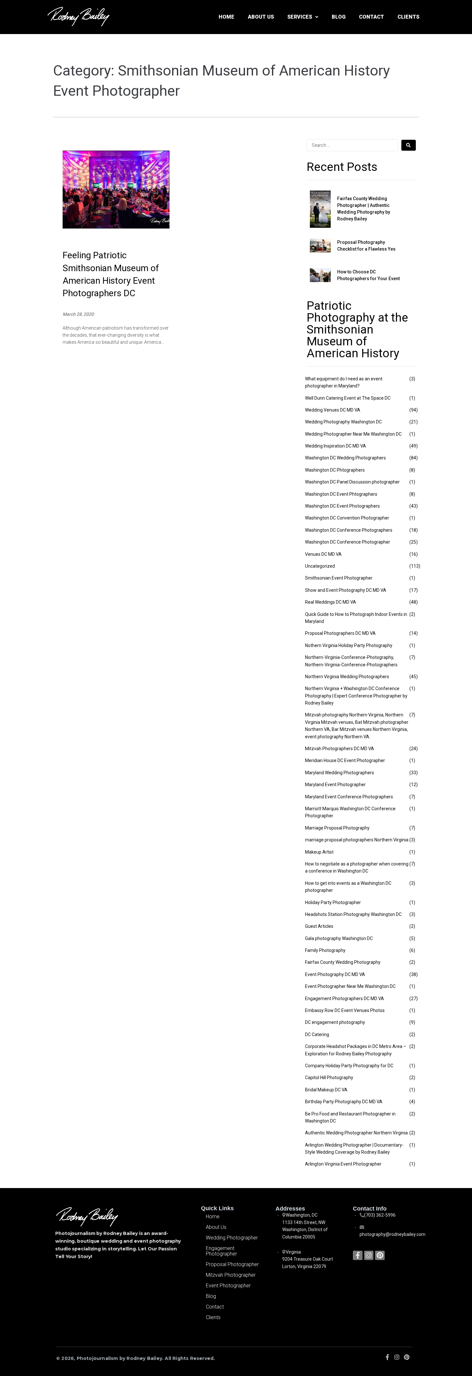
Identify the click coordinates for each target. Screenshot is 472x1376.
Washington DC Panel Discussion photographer (352, 481)
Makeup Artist (319, 852)
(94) (413, 410)
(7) (412, 657)
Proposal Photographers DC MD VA (340, 633)
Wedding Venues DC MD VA (332, 410)
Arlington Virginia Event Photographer (343, 1164)
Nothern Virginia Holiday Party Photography (348, 645)
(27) (413, 998)
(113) (414, 566)
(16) (413, 554)
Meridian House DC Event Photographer (345, 760)
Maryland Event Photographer (335, 784)
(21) (413, 421)
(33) (413, 772)
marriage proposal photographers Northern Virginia (356, 839)
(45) (413, 676)
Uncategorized (320, 566)
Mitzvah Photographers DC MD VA (339, 748)
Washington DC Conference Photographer (347, 542)
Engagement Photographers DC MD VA (344, 998)
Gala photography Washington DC (339, 938)
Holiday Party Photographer (333, 902)
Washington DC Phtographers (335, 470)
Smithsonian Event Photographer (338, 578)
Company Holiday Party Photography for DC (349, 1065)
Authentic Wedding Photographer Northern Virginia (356, 1132)
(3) (412, 378)
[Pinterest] (379, 1255)
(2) (412, 614)
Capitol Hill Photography (329, 1077)
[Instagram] (368, 1255)
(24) (413, 748)
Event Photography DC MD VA (335, 974)
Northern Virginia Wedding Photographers (347, 676)
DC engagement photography (335, 1022)
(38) (413, 974)
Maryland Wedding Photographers (339, 772)
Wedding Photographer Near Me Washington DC (353, 434)
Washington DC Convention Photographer (347, 517)
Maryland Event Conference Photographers (349, 796)
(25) (413, 542)
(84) (413, 457)
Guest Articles (319, 926)
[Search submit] (408, 145)
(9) (412, 1022)
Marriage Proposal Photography (337, 827)
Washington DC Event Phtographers (341, 494)
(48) (413, 602)
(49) (413, 445)
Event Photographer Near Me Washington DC (350, 986)
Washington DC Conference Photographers (348, 530)
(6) (412, 950)
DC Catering (317, 1034)
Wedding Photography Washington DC (343, 421)
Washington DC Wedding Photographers (345, 457)
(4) (412, 1101)
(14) (413, 633)
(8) (412, 470)
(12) (413, 784)
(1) (412, 398)
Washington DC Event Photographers (342, 506)
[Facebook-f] (357, 1255)
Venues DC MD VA (323, 554)
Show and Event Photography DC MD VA (345, 590)
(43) (413, 506)
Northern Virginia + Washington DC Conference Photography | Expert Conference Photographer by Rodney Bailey (356, 696)
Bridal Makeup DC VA (326, 1089)
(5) (412, 938)
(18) (413, 530)
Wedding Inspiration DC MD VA (335, 445)
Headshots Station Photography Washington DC (353, 914)
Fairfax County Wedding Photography (342, 962)
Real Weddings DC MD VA (330, 602)
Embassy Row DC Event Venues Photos (345, 1010)
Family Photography (325, 950)
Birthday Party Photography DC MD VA (343, 1101)
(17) (413, 590)
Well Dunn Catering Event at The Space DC (347, 398)
